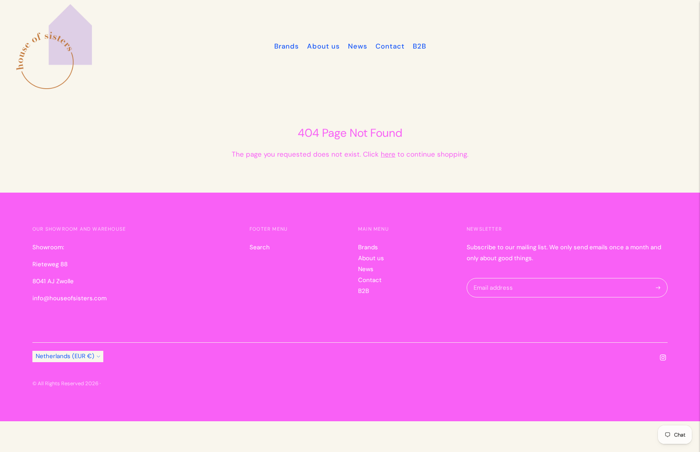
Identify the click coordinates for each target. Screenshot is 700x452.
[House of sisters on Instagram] (663, 358)
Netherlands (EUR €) (65, 356)
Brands (286, 46)
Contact (390, 46)
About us (323, 46)
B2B (419, 46)
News (357, 46)
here (388, 154)
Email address (492, 278)
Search (260, 247)
